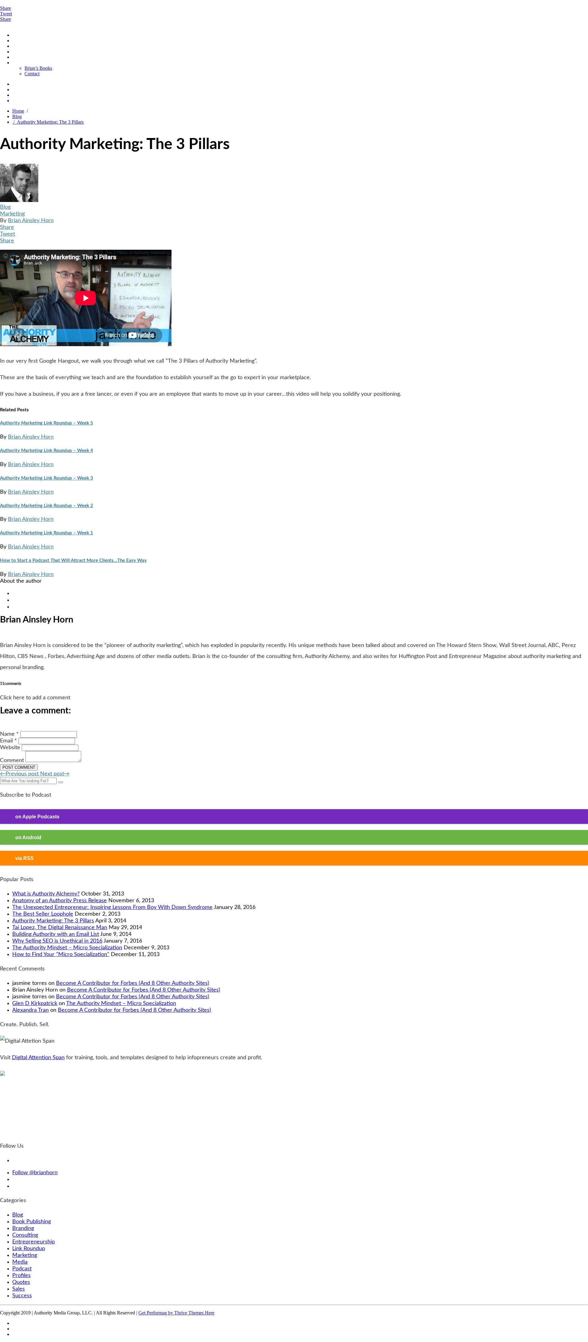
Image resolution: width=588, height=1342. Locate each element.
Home (18, 35)
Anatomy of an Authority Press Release (59, 900)
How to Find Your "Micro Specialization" (60, 954)
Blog (17, 46)
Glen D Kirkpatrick (34, 1003)
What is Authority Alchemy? (46, 894)
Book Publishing (31, 1221)
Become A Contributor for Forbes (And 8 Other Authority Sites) (132, 983)
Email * (8, 741)
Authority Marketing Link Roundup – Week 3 (46, 478)
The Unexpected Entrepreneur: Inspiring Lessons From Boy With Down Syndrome (112, 907)
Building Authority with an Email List (55, 934)
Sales (18, 1289)
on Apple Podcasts (37, 816)
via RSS (24, 858)
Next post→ (55, 774)
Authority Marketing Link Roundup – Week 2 (46, 505)
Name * (9, 734)
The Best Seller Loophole (42, 914)
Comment (12, 760)
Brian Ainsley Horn (31, 220)
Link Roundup (28, 1248)
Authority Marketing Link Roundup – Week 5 (46, 423)
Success (22, 1296)
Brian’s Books (38, 68)
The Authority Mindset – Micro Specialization (67, 948)
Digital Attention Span (38, 1057)
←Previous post (20, 774)
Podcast (19, 40)
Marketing (12, 214)
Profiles (19, 57)
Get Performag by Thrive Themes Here (176, 1312)
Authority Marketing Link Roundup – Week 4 (46, 450)
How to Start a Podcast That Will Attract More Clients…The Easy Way (73, 560)
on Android (28, 837)
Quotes (19, 51)
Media (20, 1262)
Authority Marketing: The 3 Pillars (48, 122)
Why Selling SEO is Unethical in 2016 (57, 941)
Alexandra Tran (30, 1010)
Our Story (22, 62)
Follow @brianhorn (35, 1173)
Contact (32, 73)
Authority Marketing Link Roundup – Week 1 (46, 533)
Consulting (25, 1235)
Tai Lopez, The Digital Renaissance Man (59, 927)
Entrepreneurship (33, 1242)
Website (10, 747)
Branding (23, 1228)
